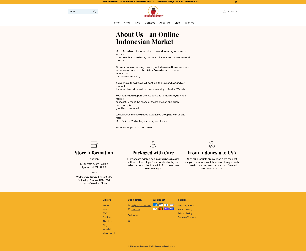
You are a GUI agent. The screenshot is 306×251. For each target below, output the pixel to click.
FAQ (137, 22)
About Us (164, 22)
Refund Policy (185, 209)
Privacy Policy (185, 213)
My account (109, 233)
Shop (127, 22)
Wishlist (189, 22)
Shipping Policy (186, 205)
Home (116, 22)
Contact (150, 22)
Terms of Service (187, 217)
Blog (177, 22)
